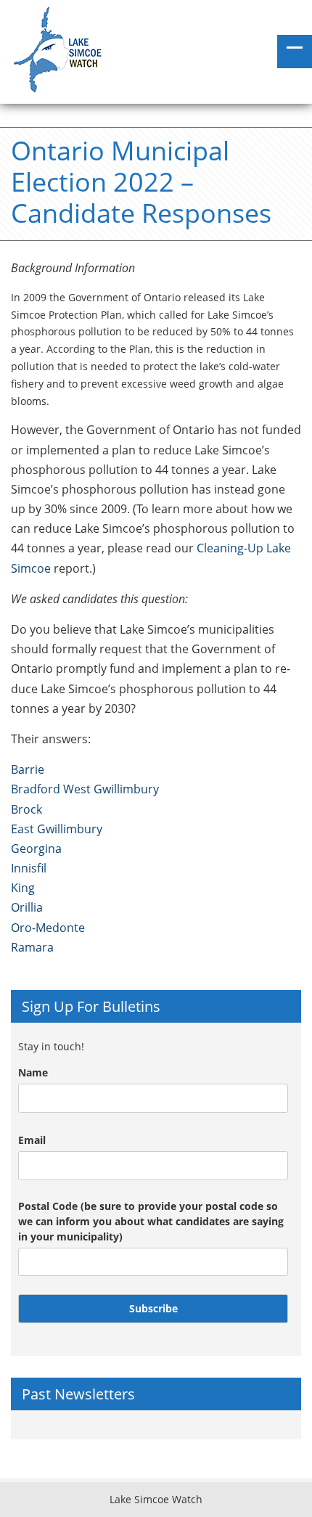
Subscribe (153, 1308)
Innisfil (28, 868)
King (23, 888)
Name (33, 1072)
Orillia (27, 907)
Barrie (27, 769)
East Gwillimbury (56, 829)
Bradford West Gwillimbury (85, 789)
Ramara (32, 947)
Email (32, 1140)
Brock (26, 809)
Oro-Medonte (48, 928)
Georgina (36, 848)
